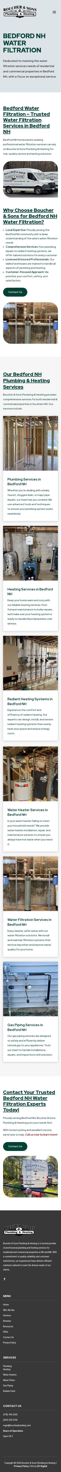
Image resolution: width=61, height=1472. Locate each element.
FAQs (5, 1331)
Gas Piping (8, 1385)
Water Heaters (10, 1374)
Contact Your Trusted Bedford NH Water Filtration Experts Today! (29, 1101)
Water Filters (9, 1380)
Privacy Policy (9, 1342)
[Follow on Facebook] (4, 1279)
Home (6, 1304)
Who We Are (8, 1310)
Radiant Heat (9, 1391)
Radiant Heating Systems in (30, 699)
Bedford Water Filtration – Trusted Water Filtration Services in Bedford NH (26, 120)
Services (7, 1315)
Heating (6, 1369)
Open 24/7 (8, 1436)
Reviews (7, 1320)
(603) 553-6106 (10, 1419)
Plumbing (7, 1366)
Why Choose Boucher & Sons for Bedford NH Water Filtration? (30, 216)
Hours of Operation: (13, 1430)
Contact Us (15, 292)
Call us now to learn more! (41, 1134)
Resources (8, 1326)
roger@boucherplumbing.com (17, 1425)
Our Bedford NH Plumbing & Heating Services (26, 380)
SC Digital (42, 1466)
